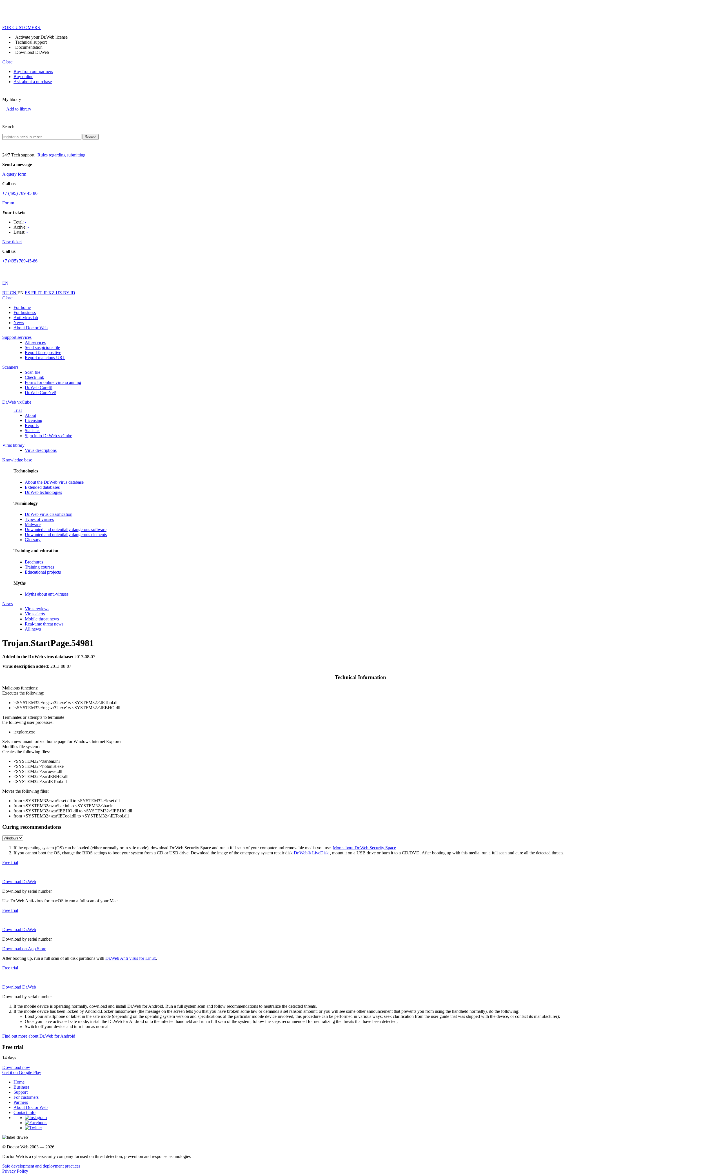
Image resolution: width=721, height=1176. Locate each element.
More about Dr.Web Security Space (364, 847)
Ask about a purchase (33, 81)
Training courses (39, 567)
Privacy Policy (15, 1171)
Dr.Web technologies (43, 492)
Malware (33, 524)
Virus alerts (35, 613)
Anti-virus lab (26, 317)
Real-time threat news (44, 624)
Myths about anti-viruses (46, 594)
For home (22, 307)
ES (28, 292)
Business (21, 1087)
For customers (26, 1097)
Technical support (31, 42)
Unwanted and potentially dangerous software (65, 529)
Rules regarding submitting (61, 154)
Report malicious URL (45, 357)
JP (45, 292)
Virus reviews (37, 608)
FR (34, 292)
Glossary (33, 539)
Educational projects (43, 572)
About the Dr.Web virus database (54, 482)
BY (66, 292)
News (19, 322)
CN (13, 292)
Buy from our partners (33, 71)
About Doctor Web (31, 327)
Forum (8, 202)
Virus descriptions (41, 450)
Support (21, 1092)
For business (25, 312)
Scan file (32, 372)
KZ (52, 292)
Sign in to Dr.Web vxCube (48, 435)
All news (33, 629)
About (30, 415)
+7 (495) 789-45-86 (19, 193)
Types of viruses (39, 519)
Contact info (24, 1112)
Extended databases (42, 487)
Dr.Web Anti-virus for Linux (130, 958)
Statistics (32, 430)
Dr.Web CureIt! (38, 387)
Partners (21, 1102)
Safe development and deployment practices (41, 1166)
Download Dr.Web (32, 52)
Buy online (23, 76)
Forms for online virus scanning (53, 382)
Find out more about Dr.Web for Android (38, 1036)
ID (72, 292)
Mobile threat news (42, 618)
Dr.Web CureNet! (40, 392)
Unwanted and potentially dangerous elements (66, 534)
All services (35, 342)
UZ (59, 292)
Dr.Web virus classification (48, 514)
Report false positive (43, 352)
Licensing (33, 420)
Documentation (29, 47)
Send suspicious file (42, 347)
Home (19, 1082)
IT (40, 292)
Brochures (34, 562)
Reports (32, 425)
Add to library (18, 109)
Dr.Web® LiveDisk (311, 852)
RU (6, 292)
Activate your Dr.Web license (41, 37)
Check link (34, 377)
